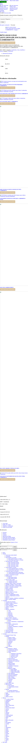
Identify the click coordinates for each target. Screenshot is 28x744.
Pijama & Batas (11, 663)
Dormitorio (10, 627)
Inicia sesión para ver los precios (8, 42)
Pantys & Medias (11, 678)
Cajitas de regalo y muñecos (11, 603)
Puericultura (8, 622)
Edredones (10, 615)
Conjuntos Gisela (14, 654)
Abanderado (8, 727)
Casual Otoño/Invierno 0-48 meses (15, 572)
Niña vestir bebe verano (13, 564)
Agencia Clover (14, 542)
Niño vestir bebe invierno (13, 563)
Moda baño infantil (9, 593)
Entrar (2, 22)
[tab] (7, 53)
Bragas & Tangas (12, 668)
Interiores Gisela (14, 656)
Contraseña (5, 19)
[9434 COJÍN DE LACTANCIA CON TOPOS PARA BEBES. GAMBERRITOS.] (14, 82)
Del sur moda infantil (9, 707)
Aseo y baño (11, 625)
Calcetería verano (9, 589)
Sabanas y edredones (9, 609)
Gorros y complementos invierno (12, 595)
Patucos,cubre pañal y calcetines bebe (13, 585)
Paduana (7, 736)
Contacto (5, 535)
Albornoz (7, 694)
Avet (6, 718)
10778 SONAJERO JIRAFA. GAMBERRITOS (9, 101)
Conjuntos (10, 662)
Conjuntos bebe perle (12, 581)
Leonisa (7, 723)
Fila (6, 741)
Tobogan (7, 712)
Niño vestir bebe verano (13, 566)
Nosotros (5, 532)
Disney (6, 710)
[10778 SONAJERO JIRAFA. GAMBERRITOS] (14, 99)
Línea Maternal (11, 673)
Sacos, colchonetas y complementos (16, 621)
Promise (7, 731)
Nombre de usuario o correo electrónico (11, 15)
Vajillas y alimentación (13, 624)
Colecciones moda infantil (11, 555)
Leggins (10, 681)
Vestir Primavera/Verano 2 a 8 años (15, 560)
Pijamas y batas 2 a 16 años (11, 592)
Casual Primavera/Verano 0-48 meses (16, 573)
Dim (6, 721)
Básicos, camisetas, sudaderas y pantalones (14, 598)
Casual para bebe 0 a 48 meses (12, 571)
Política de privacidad (7, 527)
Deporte (7, 689)
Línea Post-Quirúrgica (13, 674)
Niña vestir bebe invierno (13, 562)
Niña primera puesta (12, 577)
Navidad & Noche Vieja (10, 635)
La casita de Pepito (9, 699)
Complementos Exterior (13, 686)
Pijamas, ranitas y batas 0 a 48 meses (13, 583)
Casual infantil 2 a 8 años (10, 567)
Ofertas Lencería (9, 696)
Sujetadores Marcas (12, 675)
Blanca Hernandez (9, 720)
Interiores (7, 597)
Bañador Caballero (12, 638)
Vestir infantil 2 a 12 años (10, 557)
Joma (6, 734)
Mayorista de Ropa (7, 536)
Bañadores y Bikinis (12, 648)
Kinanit (7, 714)
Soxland (7, 733)
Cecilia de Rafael (9, 715)
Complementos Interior (13, 649)
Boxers (9, 643)
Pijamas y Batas (11, 637)
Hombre (7, 636)
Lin (6, 725)
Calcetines (10, 641)
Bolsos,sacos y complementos (11, 619)
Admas (6, 739)
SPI (6, 726)
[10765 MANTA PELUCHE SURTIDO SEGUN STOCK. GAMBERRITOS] (14, 91)
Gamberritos (13, 49)
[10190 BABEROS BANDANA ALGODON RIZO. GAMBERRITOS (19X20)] (14, 196)
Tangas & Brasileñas (15, 672)
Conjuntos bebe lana (12, 582)
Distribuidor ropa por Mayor (9, 540)
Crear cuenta (3, 1)
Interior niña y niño (9, 683)
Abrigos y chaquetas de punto (11, 574)
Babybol (7, 706)
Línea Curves (14, 657)
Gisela (9, 652)
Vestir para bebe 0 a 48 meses (11, 561)
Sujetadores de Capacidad (13, 661)
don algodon (8, 722)
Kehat (6, 732)
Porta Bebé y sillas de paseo (11, 632)
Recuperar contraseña (4, 25)
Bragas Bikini (14, 669)
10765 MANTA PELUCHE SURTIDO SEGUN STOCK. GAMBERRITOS (14, 93)
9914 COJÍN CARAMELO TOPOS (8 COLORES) (9, 468)
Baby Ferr (7, 704)
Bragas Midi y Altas (15, 670)
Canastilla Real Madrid (10, 601)
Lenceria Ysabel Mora (13, 659)
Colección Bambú (9, 630)
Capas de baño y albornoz (11, 617)
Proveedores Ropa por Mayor (9, 538)
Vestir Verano (11, 685)
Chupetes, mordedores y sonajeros (15, 626)
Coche (9, 611)
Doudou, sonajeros (9, 604)
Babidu (7, 702)
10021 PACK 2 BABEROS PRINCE (7, 287)
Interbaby (7, 701)
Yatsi (6, 711)
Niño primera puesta (12, 578)
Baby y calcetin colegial (10, 599)
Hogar (6, 693)
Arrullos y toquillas (9, 606)
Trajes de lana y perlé (10, 579)
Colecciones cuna (9, 631)
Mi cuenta (5, 742)
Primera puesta (8, 576)
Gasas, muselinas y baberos (11, 605)
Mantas (7, 608)
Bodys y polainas (9, 588)
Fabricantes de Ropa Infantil (9, 537)
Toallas (6, 695)
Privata (6, 738)
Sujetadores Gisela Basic (16, 653)
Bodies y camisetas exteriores (11, 587)
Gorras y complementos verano (12, 594)
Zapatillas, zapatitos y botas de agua (13, 584)
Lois (6, 737)
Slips (9, 645)
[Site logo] (5, 10)
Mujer (6, 647)
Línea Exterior (8, 684)
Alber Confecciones (9, 705)
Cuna (9, 610)
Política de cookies (7, 524)
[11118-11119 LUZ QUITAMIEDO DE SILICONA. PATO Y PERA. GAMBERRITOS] (14, 474)
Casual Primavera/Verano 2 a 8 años (16, 569)
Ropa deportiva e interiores (14, 691)
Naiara (6, 730)
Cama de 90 (10, 616)
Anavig (7, 709)
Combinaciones (11, 664)
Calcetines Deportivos (13, 690)
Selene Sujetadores (12, 651)
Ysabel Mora (8, 716)
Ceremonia (7, 556)
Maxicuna (10, 614)
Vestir (9, 688)
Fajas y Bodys (11, 677)
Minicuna (10, 613)
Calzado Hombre (11, 640)
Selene (6, 717)
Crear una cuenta (7, 12)
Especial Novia (11, 658)
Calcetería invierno (9, 590)
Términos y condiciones (8, 526)
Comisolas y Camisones (13, 665)
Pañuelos (10, 646)
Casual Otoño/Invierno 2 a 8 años (15, 568)
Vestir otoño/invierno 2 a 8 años (15, 558)
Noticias (4, 533)
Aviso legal (5, 523)
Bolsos (9, 620)
